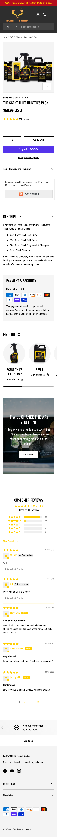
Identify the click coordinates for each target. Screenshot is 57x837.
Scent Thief (7, 97)
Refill (11, 37)
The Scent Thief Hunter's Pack (26, 37)
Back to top (28, 740)
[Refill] (40, 353)
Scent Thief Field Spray (14, 371)
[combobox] (28, 26)
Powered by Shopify (24, 829)
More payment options (28, 157)
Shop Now (28, 454)
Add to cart (39, 139)
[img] (10, 550)
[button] (44, 14)
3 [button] (29, 702)
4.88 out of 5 (37, 506)
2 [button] (24, 702)
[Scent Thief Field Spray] (14, 353)
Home (5, 37)
